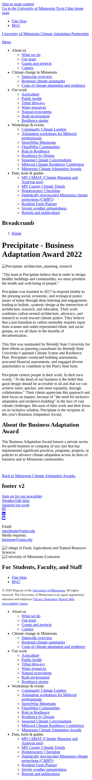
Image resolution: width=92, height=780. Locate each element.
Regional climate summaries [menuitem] (43, 81)
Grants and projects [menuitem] (37, 63)
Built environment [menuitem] (36, 116)
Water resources (34, 668)
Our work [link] (19, 90)
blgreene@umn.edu (17, 540)
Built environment (36, 677)
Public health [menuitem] (32, 98)
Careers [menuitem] (27, 68)
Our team (29, 620)
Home (16, 233)
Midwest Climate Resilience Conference (53, 725)
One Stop (19, 21)
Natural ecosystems (37, 673)
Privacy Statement (46, 599)
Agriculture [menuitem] (30, 94)
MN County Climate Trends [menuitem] (43, 186)
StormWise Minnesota (39, 704)
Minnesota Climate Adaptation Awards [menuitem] (51, 169)
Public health (32, 660)
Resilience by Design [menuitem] (38, 156)
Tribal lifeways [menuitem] (33, 103)
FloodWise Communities (41, 708)
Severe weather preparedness (44, 769)
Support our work (15, 505)
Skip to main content (18, 4)
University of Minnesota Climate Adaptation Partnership (45, 34)
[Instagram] (46, 509)
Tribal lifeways (33, 664)
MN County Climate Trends (43, 747)
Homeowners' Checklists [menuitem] (41, 191)
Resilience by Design (38, 717)
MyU (16, 25)
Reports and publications (41, 774)
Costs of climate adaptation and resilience (53, 647)
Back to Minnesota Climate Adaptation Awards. (39, 476)
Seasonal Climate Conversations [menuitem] (46, 160)
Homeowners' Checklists (41, 752)
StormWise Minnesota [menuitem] (39, 142)
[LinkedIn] (46, 514)
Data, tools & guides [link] (27, 173)
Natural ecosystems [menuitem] (37, 112)
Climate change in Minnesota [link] (34, 72)
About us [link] (19, 50)
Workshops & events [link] (28, 125)
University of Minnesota (49, 590)
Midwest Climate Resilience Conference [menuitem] (53, 164)
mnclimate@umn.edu (18, 531)
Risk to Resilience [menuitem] (36, 151)
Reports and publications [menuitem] (41, 213)
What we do (31, 616)
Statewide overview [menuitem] (37, 77)
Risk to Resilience (36, 712)
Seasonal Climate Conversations (46, 721)
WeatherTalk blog (15, 501)
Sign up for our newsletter (22, 496)
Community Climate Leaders (44, 690)
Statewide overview (37, 638)
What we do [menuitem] (31, 55)
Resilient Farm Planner (39, 765)
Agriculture (30, 655)
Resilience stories (35, 682)
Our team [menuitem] (29, 59)
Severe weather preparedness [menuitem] (44, 208)
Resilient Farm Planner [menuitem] (39, 204)
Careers (27, 629)
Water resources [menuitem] (34, 107)
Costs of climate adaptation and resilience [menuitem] (53, 85)
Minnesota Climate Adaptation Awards (51, 730)
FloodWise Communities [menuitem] (41, 147)
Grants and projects (37, 625)
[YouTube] (46, 518)
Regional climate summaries (43, 642)
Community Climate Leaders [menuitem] (44, 129)
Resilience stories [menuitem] (35, 120)
